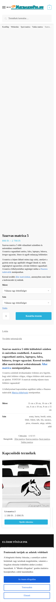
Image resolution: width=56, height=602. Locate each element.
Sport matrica (25, 27)
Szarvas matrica (32, 439)
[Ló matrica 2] (26, 484)
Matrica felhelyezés (20, 393)
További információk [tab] (12, 339)
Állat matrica (19, 439)
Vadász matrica (37, 27)
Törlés (4, 308)
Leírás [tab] (5, 331)
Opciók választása (26, 522)
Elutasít (27, 595)
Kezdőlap (5, 27)
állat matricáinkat (23, 277)
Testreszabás (27, 587)
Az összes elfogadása (27, 579)
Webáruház (15, 27)
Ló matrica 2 (10, 511)
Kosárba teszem (34, 316)
